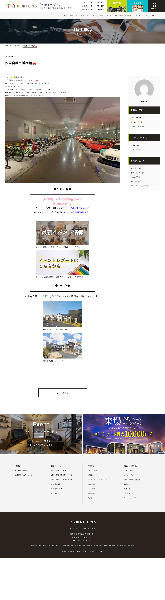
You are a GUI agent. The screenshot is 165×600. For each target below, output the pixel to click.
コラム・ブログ (129, 475)
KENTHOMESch (79, 212)
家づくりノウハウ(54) (138, 173)
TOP (6, 46)
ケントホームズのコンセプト (86, 16)
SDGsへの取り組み (131, 466)
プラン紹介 (91, 489)
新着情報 (90, 466)
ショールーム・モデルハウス (98, 480)
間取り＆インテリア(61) (139, 186)
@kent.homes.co (80, 208)
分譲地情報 (91, 484)
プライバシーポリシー (132, 498)
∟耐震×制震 (55, 484)
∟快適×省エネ (56, 489)
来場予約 (90, 475)
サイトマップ (128, 493)
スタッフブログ (15, 46)
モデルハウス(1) (136, 168)
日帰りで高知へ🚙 (137, 126)
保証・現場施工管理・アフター (62, 475)
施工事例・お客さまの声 (24, 475)
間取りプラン (151, 16)
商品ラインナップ (21, 471)
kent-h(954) (135, 145)
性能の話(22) (135, 177)
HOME (17, 466)
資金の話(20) (135, 181)
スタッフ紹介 (128, 471)
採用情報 (127, 489)
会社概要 (127, 484)
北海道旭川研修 (136, 118)
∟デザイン (55, 493)
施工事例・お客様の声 (123, 16)
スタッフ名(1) (135, 149)
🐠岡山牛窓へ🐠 (137, 122)
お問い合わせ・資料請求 (133, 480)
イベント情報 (68, 16)
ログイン (90, 498)
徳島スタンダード (106, 16)
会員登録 (90, 493)
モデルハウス (139, 16)
